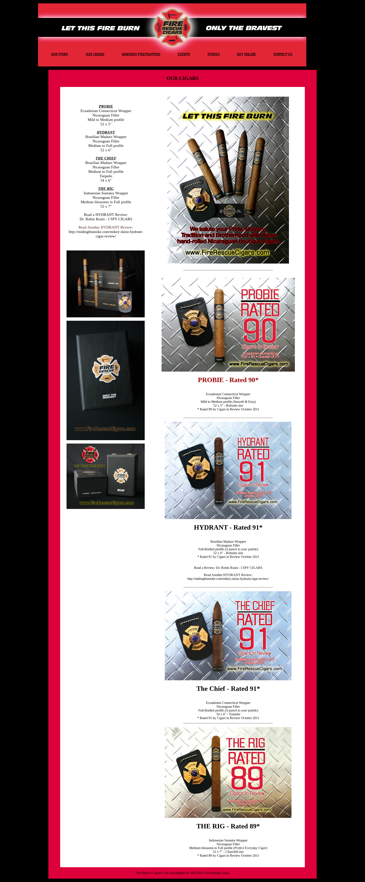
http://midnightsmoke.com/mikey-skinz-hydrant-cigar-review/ (106, 234)
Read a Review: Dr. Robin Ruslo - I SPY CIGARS (228, 568)
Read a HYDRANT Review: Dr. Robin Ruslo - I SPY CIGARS (106, 216)
